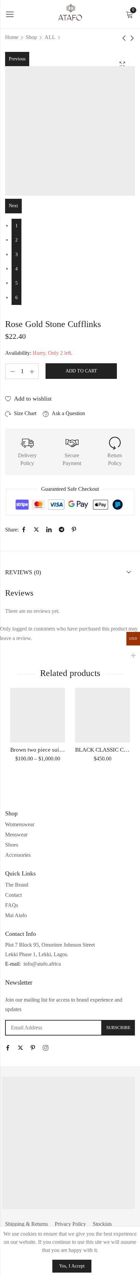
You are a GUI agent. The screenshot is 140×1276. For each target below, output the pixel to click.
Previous (17, 58)
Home (11, 37)
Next (13, 205)
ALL (50, 37)
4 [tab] (16, 268)
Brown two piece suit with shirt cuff (53, 750)
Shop (31, 37)
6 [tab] (16, 297)
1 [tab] (16, 225)
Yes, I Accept (72, 1266)
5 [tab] (16, 283)
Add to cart (81, 370)
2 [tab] (16, 240)
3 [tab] (16, 254)
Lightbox (122, 64)
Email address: (53, 1028)
